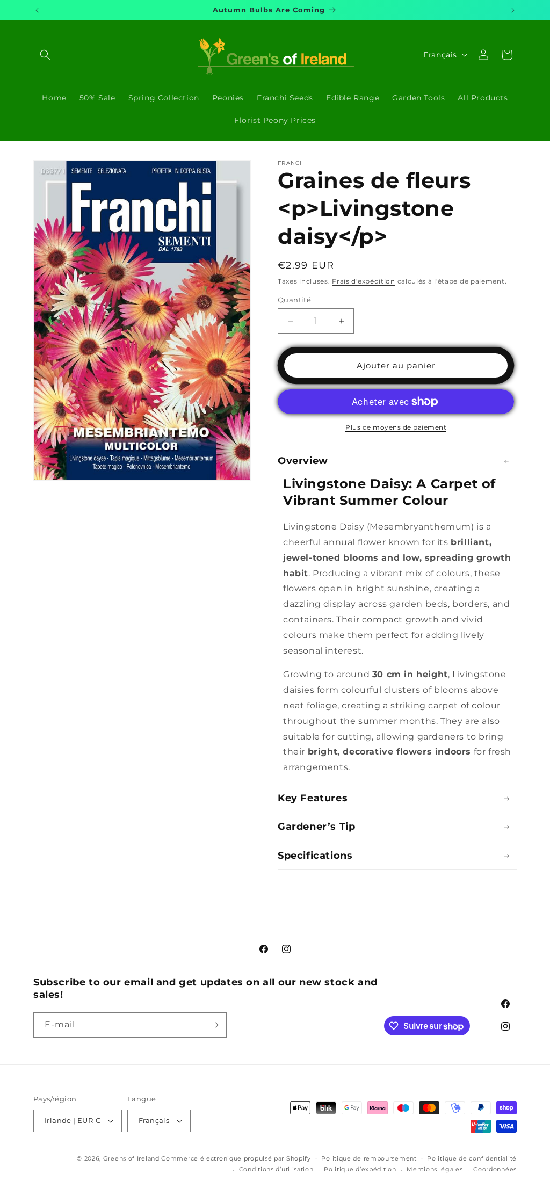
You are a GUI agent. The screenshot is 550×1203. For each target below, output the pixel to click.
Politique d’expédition (360, 1169)
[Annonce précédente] (37, 10)
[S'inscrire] (214, 1025)
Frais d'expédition (363, 281)
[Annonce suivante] (513, 10)
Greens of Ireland (131, 1158)
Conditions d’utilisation (276, 1169)
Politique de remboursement (368, 1158)
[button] (45, 55)
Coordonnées (495, 1169)
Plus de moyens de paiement (395, 427)
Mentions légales (434, 1169)
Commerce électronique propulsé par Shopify (235, 1158)
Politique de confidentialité (472, 1158)
